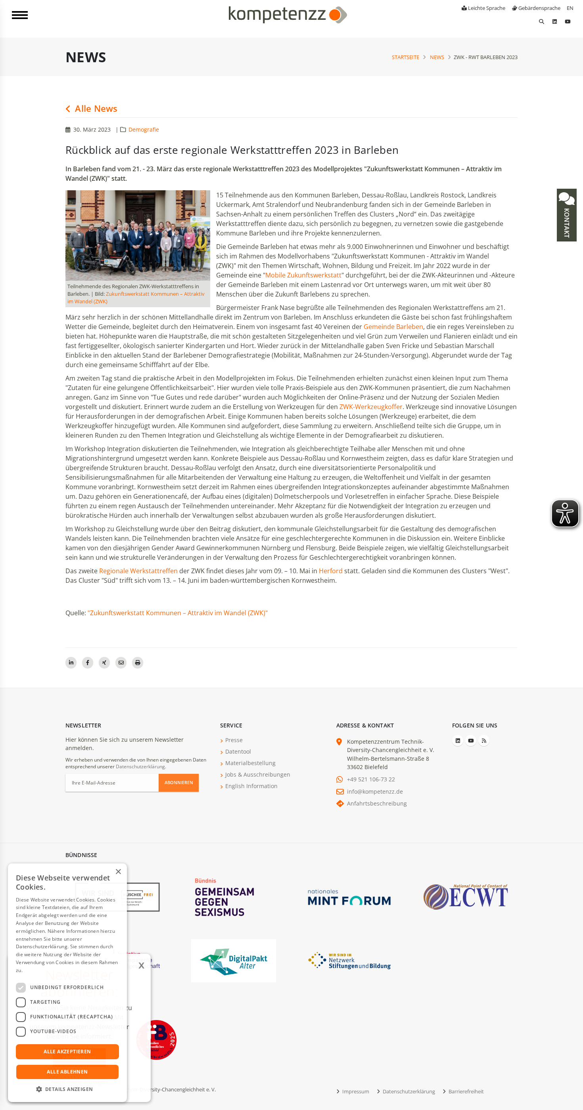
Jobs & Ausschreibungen (257, 774)
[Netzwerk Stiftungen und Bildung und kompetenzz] (349, 960)
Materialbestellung (250, 763)
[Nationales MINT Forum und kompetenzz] (349, 896)
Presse (234, 740)
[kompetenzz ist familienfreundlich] (156, 1039)
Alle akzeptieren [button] (67, 1051)
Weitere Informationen (50, 970)
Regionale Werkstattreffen (139, 570)
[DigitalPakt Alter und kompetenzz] (234, 960)
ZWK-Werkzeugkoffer (371, 406)
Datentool (238, 751)
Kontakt (566, 222)
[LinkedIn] (554, 21)
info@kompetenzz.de (375, 791)
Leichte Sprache (486, 7)
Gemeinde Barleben (393, 326)
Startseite (405, 57)
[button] (67, 1089)
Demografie (143, 129)
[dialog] (67, 982)
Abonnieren (179, 782)
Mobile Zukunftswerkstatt (303, 275)
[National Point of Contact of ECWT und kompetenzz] (466, 896)
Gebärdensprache (538, 7)
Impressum (355, 1091)
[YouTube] (567, 21)
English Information (251, 786)
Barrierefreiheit (465, 1091)
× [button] (118, 872)
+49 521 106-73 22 (371, 779)
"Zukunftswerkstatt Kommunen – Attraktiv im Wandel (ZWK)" (178, 613)
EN (570, 7)
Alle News (95, 108)
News (437, 57)
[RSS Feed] (483, 740)
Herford (331, 570)
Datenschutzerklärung (140, 766)
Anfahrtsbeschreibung (377, 803)
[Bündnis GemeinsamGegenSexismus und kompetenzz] (234, 896)
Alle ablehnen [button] (67, 1071)
